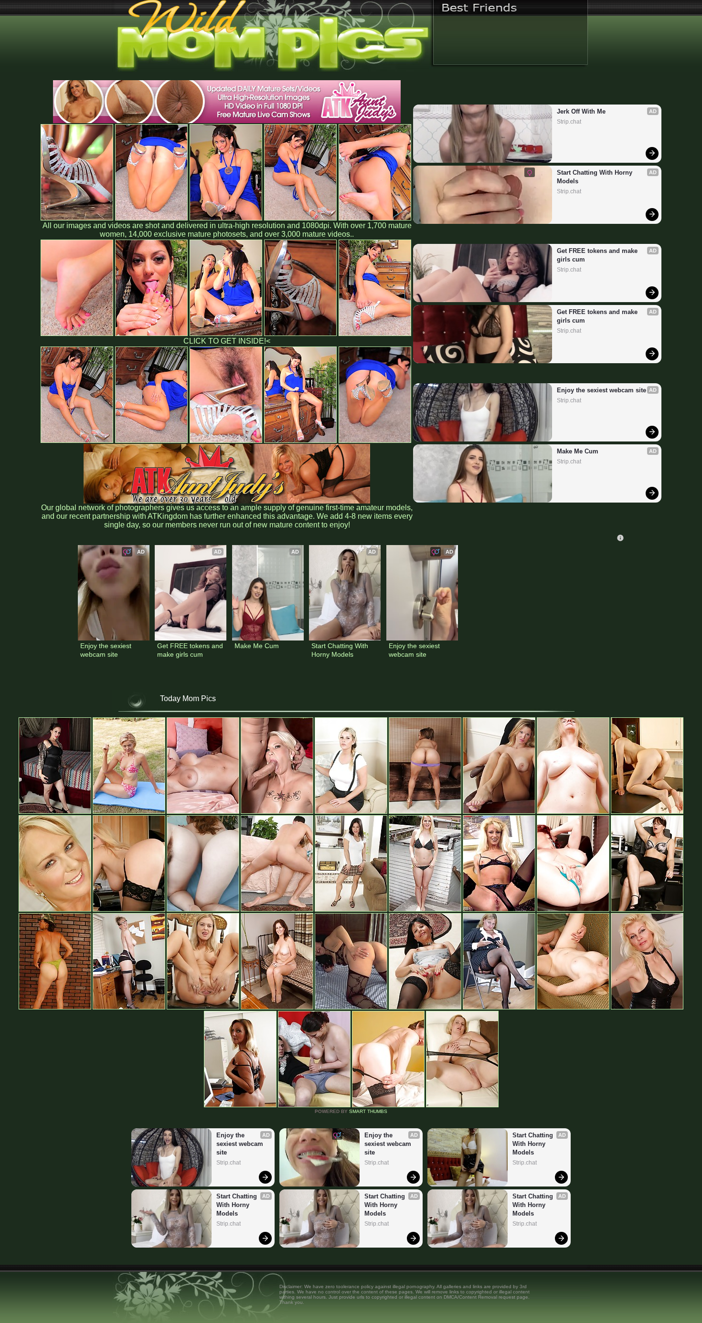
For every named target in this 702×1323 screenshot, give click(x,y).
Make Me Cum (577, 451)
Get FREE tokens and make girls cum (598, 255)
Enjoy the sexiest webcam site (601, 390)
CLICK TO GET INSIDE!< (226, 341)
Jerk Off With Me (581, 111)
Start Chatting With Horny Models (595, 177)
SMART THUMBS (368, 1111)
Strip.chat (569, 121)
